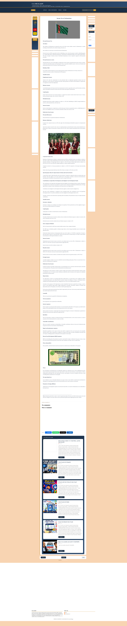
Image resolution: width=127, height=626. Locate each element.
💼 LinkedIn (70, 432)
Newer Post (43, 557)
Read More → (61, 457)
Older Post (63, 557)
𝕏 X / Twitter (63, 432)
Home (83, 557)
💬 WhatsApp (55, 432)
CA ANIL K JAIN (37, 4)
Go (94, 10)
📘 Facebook (48, 432)
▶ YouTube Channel (34, 33)
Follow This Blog (34, 29)
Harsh (66, 612)
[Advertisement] (36, 72)
